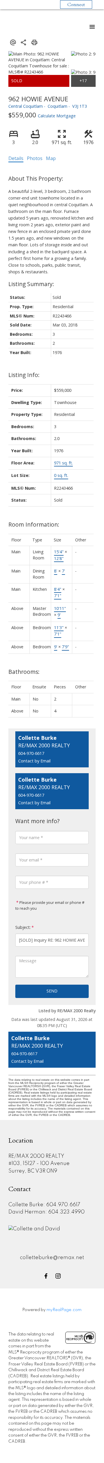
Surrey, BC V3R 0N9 (32, 1171)
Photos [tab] (34, 158)
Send (52, 991)
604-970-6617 (31, 753)
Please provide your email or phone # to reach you (49, 905)
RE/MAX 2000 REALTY (36, 1156)
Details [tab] (15, 158)
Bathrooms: (24, 672)
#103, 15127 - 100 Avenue (39, 1163)
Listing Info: (24, 375)
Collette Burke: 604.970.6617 (44, 1204)
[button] (46, 1276)
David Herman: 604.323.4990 (46, 1212)
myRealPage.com (64, 1310)
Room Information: (33, 524)
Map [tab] (51, 158)
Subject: (23, 927)
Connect (76, 4)
